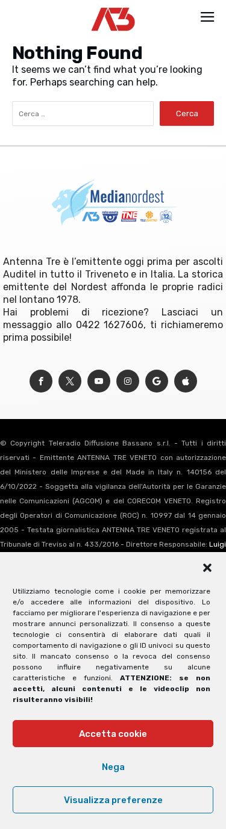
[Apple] (185, 381)
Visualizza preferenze (113, 800)
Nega (113, 767)
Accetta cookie (113, 733)
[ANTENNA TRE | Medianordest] (113, 7)
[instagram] (127, 381)
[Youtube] (98, 381)
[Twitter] (69, 381)
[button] (207, 568)
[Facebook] (41, 381)
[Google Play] (156, 381)
